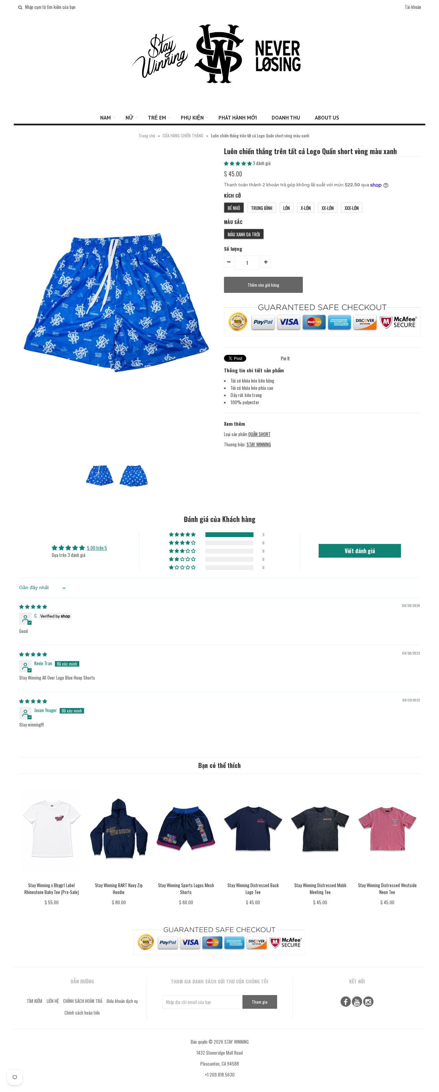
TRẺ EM (157, 117)
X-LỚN (306, 207)
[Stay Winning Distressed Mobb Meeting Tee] (320, 877)
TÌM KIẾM (34, 1000)
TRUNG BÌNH (261, 207)
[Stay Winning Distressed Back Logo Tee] (253, 877)
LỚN (286, 207)
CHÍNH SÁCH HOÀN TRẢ (82, 1000)
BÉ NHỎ (234, 207)
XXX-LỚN (352, 207)
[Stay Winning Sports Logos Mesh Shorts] (185, 877)
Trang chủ (147, 135)
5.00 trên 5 (97, 547)
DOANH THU (286, 117)
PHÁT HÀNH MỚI (237, 117)
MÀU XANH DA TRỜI (244, 234)
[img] (33, 606)
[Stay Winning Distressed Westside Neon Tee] (387, 877)
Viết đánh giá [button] (360, 551)
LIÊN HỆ (53, 1000)
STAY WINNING (259, 444)
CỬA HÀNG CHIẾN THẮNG (183, 135)
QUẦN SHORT (259, 434)
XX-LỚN (328, 207)
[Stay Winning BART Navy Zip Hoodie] (119, 877)
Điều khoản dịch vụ (122, 1000)
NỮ (129, 117)
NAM (105, 117)
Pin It (285, 358)
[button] (238, 163)
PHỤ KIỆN (192, 117)
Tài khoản (413, 6)
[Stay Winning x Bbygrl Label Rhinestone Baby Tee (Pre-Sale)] (51, 877)
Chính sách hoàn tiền (82, 1012)
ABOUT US (327, 117)
